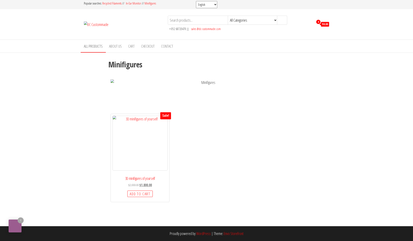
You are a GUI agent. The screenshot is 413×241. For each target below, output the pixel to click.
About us (115, 46)
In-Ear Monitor (133, 3)
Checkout (148, 46)
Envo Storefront (233, 233)
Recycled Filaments (112, 3)
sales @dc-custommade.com (206, 29)
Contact (167, 46)
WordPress (203, 233)
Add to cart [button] (140, 193)
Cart (131, 46)
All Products (93, 46)
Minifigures (150, 3)
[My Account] (309, 24)
